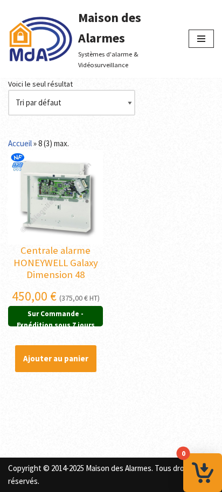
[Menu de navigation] (201, 39)
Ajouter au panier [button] (55, 358)
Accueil (20, 143)
